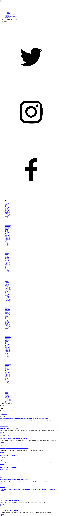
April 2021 (7, 269)
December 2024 (7, 224)
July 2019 (6, 291)
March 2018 (7, 308)
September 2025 (8, 214)
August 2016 (7, 327)
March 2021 (7, 270)
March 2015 (7, 345)
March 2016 (7, 332)
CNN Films (9, 7)
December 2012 (7, 373)
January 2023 (7, 247)
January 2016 (7, 335)
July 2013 (6, 366)
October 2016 (7, 325)
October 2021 (7, 263)
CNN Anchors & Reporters (10, 16)
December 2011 (7, 385)
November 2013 (8, 361)
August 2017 (7, 315)
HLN (8, 12)
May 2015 (6, 343)
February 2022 (7, 259)
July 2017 (6, 316)
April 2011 (7, 394)
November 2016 (8, 324)
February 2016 (7, 333)
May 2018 (6, 305)
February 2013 (7, 371)
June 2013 (6, 367)
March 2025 (7, 220)
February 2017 (7, 321)
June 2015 (6, 342)
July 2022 (6, 254)
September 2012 (8, 376)
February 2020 (7, 284)
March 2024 (7, 233)
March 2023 (7, 245)
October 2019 (7, 288)
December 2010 (7, 398)
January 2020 (7, 285)
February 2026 (7, 209)
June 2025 (6, 217)
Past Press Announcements (12, 14)
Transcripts (7, 15)
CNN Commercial (10, 11)
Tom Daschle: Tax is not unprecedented (9, 510)
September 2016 (8, 326)
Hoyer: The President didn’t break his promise (11, 460)
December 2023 (7, 236)
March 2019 (7, 295)
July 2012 (6, 378)
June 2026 (6, 205)
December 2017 (7, 311)
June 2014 (6, 354)
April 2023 (7, 244)
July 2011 (6, 391)
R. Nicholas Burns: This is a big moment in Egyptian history (14, 438)
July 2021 (6, 266)
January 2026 (7, 210)
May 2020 (6, 281)
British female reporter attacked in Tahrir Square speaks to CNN (15, 479)
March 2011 (7, 395)
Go (12, 410)
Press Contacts (7, 17)
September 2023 (8, 239)
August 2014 (7, 352)
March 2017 (7, 320)
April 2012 (7, 381)
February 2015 (7, 346)
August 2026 (7, 203)
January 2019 (7, 297)
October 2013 (7, 363)
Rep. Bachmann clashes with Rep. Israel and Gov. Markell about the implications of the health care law (24, 418)
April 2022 (7, 257)
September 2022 (8, 252)
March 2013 (7, 370)
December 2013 (7, 360)
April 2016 (7, 331)
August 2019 (7, 290)
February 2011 (7, 396)
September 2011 (7, 388)
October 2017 (7, 313)
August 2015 (7, 340)
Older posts (2, 515)
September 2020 (8, 276)
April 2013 (7, 369)
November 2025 (8, 212)
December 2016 (7, 323)
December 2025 (7, 211)
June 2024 (6, 230)
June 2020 (6, 280)
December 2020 (7, 273)
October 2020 (7, 275)
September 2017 (8, 314)
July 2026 (6, 204)
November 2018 (8, 299)
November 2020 (8, 274)
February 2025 (7, 221)
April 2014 (7, 356)
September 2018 (8, 301)
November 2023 (8, 237)
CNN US (8, 4)
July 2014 (6, 353)
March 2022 (7, 258)
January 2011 (7, 397)
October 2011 (7, 387)
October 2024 (7, 226)
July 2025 (6, 216)
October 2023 (7, 238)
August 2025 (7, 215)
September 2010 (8, 400)
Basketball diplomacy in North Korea (9, 428)
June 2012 (6, 379)
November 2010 (8, 399)
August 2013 (7, 365)
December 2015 (7, 336)
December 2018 (7, 298)
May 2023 (6, 243)
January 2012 (7, 384)
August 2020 (7, 277)
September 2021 (8, 264)
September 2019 (8, 289)
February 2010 (7, 402)
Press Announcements (9, 3)
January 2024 (7, 235)
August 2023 (7, 240)
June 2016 (6, 329)
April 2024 (7, 232)
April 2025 (7, 219)
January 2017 (7, 322)
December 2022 (7, 248)
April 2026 (7, 207)
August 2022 (7, 253)
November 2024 (8, 225)
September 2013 (8, 364)
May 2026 (6, 206)
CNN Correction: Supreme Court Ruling (9, 500)
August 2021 (7, 265)
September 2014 (8, 351)
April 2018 (7, 307)
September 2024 (8, 227)
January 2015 (7, 347)
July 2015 (6, 341)
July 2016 (6, 328)
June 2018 (6, 304)
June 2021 (6, 267)
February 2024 (7, 234)
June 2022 (6, 255)
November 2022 (8, 249)
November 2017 (8, 312)
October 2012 (7, 375)
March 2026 (7, 208)
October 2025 (7, 213)
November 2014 (8, 349)
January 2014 (7, 359)
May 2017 (6, 318)
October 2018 (7, 300)
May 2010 (6, 401)
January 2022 (7, 260)
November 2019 (8, 287)
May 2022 (6, 256)
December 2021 (7, 261)
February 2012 (7, 383)
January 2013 (7, 372)
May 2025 (6, 218)
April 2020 (7, 282)
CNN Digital (9, 5)
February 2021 (7, 271)
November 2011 (7, 386)
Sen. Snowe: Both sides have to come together (10, 469)
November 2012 (8, 374)
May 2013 (6, 368)
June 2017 (6, 317)
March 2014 (7, 357)
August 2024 (7, 228)
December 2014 (7, 348)
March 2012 (7, 382)
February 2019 (7, 296)
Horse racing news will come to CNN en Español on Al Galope (14, 448)
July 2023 (6, 241)
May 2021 (6, 268)
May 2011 (6, 393)
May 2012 (6, 380)
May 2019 (6, 293)
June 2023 (6, 242)
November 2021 (8, 262)
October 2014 (7, 350)
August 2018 (7, 302)
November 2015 (8, 337)
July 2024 (6, 229)
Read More (2, 422)
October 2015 (7, 338)
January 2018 (7, 310)
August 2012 (7, 377)
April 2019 (7, 294)
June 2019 (6, 292)
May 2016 (6, 330)
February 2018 (7, 309)
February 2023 (7, 246)
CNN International (10, 8)
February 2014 (7, 358)
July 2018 (6, 303)
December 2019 (7, 286)
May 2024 (6, 231)
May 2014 (6, 355)
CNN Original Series (11, 6)
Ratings (8, 13)
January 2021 (7, 272)
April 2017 (7, 319)
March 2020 (7, 283)
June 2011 (6, 392)
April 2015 (7, 344)
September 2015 (8, 339)
